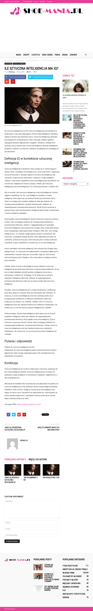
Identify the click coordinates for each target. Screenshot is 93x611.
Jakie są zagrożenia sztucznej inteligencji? (15, 428)
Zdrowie (73, 55)
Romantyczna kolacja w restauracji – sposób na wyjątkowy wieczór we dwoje (79, 138)
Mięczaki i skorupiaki (71, 583)
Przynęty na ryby (70, 580)
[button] (85, 54)
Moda (18, 55)
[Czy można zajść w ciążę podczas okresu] (38, 589)
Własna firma (68, 573)
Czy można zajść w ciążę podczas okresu (51, 588)
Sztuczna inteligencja (19, 63)
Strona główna (27, 1)
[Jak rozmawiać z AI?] (32, 470)
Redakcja (12, 72)
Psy (64, 590)
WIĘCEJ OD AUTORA (38, 459)
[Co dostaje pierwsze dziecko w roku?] (75, 86)
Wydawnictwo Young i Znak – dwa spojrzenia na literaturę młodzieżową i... (80, 153)
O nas (36, 1)
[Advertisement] (46, 35)
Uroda (65, 55)
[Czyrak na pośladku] (38, 567)
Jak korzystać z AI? (51, 477)
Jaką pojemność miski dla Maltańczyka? (48, 428)
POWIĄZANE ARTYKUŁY (15, 459)
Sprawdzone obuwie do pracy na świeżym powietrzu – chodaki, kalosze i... (80, 166)
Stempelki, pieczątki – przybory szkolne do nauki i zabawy (51, 577)
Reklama (42, 1)
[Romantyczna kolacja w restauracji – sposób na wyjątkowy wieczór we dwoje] (67, 135)
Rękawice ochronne (71, 587)
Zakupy (26, 55)
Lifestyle (36, 55)
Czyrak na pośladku (48, 566)
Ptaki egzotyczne (70, 566)
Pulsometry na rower (72, 576)
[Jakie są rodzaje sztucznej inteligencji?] (13, 470)
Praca (57, 55)
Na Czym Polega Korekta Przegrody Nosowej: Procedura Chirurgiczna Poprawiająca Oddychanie (80, 121)
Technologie (8, 63)
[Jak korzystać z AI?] (51, 470)
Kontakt (49, 1)
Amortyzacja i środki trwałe (75, 569)
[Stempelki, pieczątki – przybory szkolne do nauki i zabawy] (38, 576)
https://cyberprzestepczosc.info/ (29, 404)
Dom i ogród (47, 55)
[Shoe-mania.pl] (46, 11)
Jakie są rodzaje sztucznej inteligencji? (12, 479)
